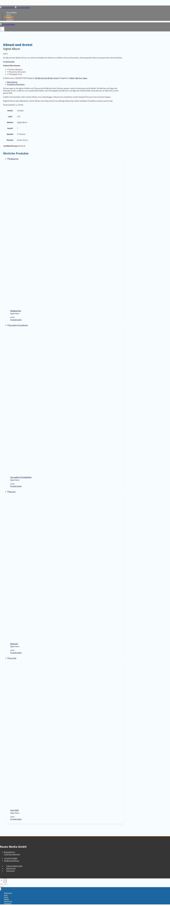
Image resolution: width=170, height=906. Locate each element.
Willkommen (11, 12)
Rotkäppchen (15, 311)
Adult (8, 15)
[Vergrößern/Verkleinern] (1, 884)
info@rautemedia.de (7, 3)
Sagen (85, 78)
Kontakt (9, 20)
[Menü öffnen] (2, 29)
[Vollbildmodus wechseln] (3, 884)
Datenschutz (11, 868)
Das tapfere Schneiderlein (21, 477)
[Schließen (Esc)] (6, 884)
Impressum (10, 871)
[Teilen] (5, 884)
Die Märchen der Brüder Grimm (47, 78)
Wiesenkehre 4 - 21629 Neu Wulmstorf (38, 3)
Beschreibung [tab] (12, 82)
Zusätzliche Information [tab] (16, 84)
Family (9, 17)
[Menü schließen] (0, 888)
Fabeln (72, 78)
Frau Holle (14, 810)
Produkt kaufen (9, 62)
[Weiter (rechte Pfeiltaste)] (3, 886)
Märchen (78, 78)
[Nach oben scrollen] (1, 880)
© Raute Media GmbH (14, 866)
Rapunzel (14, 644)
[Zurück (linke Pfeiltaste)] (1, 886)
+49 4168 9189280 (19, 3)
